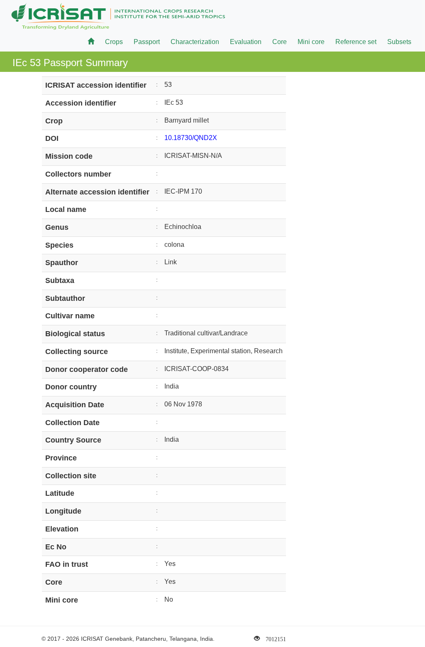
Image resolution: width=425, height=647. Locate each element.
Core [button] (279, 41)
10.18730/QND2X (190, 137)
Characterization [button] (195, 41)
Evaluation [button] (245, 41)
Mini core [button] (311, 41)
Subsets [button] (399, 41)
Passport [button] (147, 41)
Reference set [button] (355, 41)
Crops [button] (114, 41)
